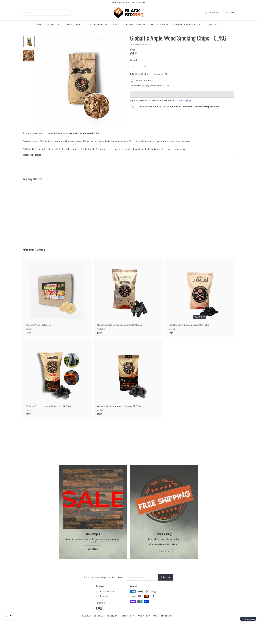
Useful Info (212, 24)
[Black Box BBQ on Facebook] (97, 608)
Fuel (115, 24)
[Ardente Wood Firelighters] (57, 297)
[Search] (67, 13)
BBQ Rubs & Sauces (186, 24)
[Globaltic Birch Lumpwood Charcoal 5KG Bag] (128, 379)
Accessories (97, 24)
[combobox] (46, 13)
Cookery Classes (135, 24)
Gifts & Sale (158, 24)
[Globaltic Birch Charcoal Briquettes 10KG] (200, 297)
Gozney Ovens (73, 24)
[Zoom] (82, 81)
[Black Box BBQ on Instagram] (100, 608)
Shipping (145, 86)
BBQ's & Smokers (46, 24)
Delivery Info (112, 616)
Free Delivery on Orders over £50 (128, 2)
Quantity (134, 60)
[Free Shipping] (164, 499)
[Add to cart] (90, 265)
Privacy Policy (143, 616)
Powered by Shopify (162, 616)
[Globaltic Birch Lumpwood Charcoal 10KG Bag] (57, 379)
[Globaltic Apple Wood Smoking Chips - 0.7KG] (39, 212)
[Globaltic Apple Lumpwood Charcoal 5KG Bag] (128, 297)
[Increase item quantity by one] (145, 66)
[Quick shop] (54, 188)
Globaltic (40, 249)
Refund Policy (128, 616)
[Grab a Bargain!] (93, 499)
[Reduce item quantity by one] (133, 66)
